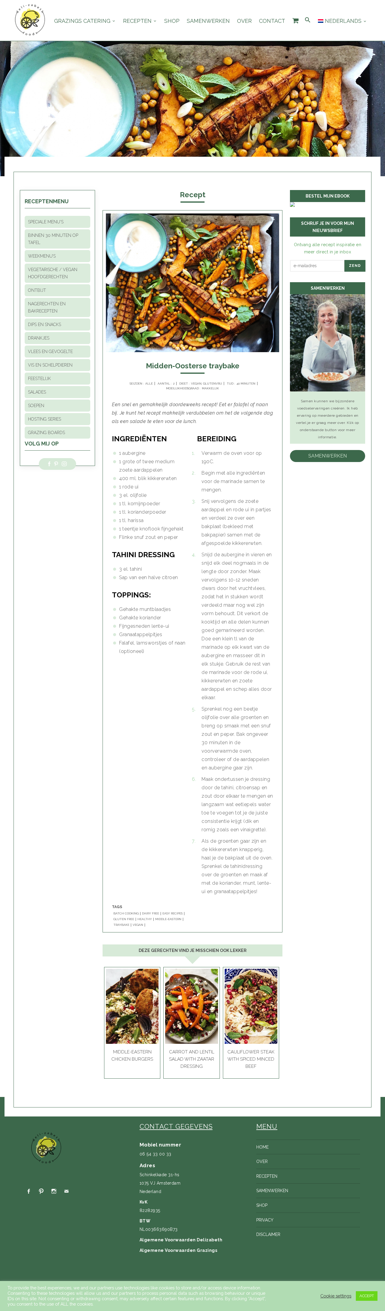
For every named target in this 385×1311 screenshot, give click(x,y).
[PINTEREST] (41, 1191)
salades (37, 392)
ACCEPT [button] (366, 1296)
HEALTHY (144, 919)
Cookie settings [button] (335, 1295)
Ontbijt (37, 290)
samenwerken (327, 456)
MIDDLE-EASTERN (168, 919)
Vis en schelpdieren (50, 365)
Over (244, 21)
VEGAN (138, 924)
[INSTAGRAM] (54, 1191)
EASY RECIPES (172, 913)
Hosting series (44, 419)
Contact (272, 21)
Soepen (36, 405)
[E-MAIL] (66, 1191)
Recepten (137, 21)
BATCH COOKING (126, 913)
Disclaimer (268, 1234)
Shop (172, 21)
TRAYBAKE (121, 924)
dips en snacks (44, 324)
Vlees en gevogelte (50, 351)
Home (262, 1147)
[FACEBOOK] (28, 1191)
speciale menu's (45, 221)
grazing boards (46, 432)
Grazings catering (82, 21)
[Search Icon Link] (308, 20)
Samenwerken (208, 21)
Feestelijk (39, 378)
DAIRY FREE (150, 913)
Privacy (264, 1220)
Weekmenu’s (42, 256)
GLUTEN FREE (123, 919)
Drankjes (38, 338)
